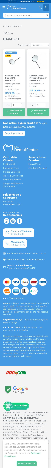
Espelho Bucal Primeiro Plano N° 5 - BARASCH (38, 78)
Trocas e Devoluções (13, 176)
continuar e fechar (26, 463)
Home (6, 26)
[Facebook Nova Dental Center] (19, 221)
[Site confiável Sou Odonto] (16, 406)
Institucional (9, 164)
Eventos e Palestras (37, 168)
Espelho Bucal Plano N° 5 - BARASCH (12, 78)
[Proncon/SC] (16, 373)
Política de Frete (11, 168)
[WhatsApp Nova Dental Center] (6, 221)
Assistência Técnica (12, 180)
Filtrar (10, 33)
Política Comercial (11, 172)
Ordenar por (24, 45)
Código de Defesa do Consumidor (13, 185)
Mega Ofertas (34, 164)
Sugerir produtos (14, 133)
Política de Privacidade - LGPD (12, 203)
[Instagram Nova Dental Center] (13, 221)
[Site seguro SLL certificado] (16, 389)
